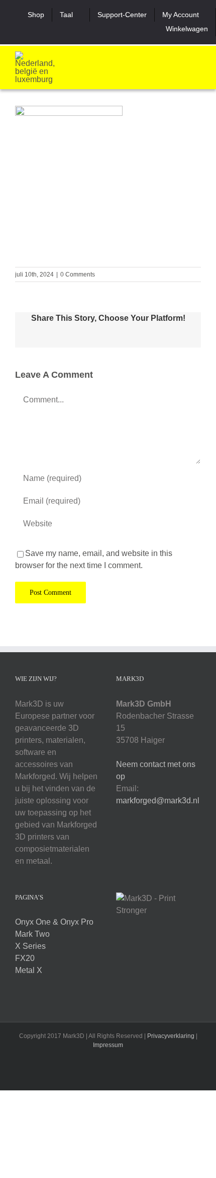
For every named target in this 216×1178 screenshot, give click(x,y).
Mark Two (32, 934)
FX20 (25, 958)
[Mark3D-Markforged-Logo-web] (35, 55)
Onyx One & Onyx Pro (54, 922)
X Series (30, 946)
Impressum (108, 1045)
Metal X (28, 970)
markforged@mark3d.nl (157, 800)
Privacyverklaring (170, 1036)
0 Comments (77, 274)
